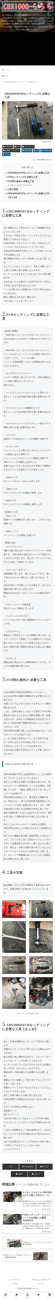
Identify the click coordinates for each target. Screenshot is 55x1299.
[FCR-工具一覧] (27, 137)
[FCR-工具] (14, 965)
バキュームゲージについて (21, 185)
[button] (36, 1174)
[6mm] (41, 937)
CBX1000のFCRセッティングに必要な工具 (28, 173)
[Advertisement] (27, 49)
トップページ (14, 1280)
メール (14, 1284)
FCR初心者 (47, 150)
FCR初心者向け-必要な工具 (20, 181)
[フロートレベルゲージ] (14, 909)
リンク (41, 1284)
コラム (7, 154)
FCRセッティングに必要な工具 (22, 177)
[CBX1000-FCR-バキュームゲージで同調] (41, 993)
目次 (24, 167)
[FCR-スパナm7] (14, 937)
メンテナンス (29, 146)
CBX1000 (8, 146)
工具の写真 (12, 189)
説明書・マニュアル (12, 150)
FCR (18, 146)
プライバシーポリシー (40, 1280)
